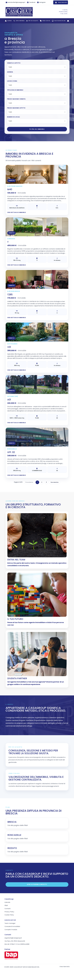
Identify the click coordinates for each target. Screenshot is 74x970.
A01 (9, 399)
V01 (9, 347)
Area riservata (64, 966)
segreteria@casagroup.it (13, 938)
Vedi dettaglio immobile (16, 212)
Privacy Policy (9, 912)
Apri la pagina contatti (37, 884)
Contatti (7, 909)
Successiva (54, 482)
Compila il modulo (11, 930)
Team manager (10, 923)
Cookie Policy (9, 915)
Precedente (29, 482)
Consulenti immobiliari (12, 926)
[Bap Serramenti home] (37, 955)
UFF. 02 (11, 452)
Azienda (7, 902)
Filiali (6, 905)
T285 (10, 294)
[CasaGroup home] (32, 11)
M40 (9, 189)
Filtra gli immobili (37, 129)
